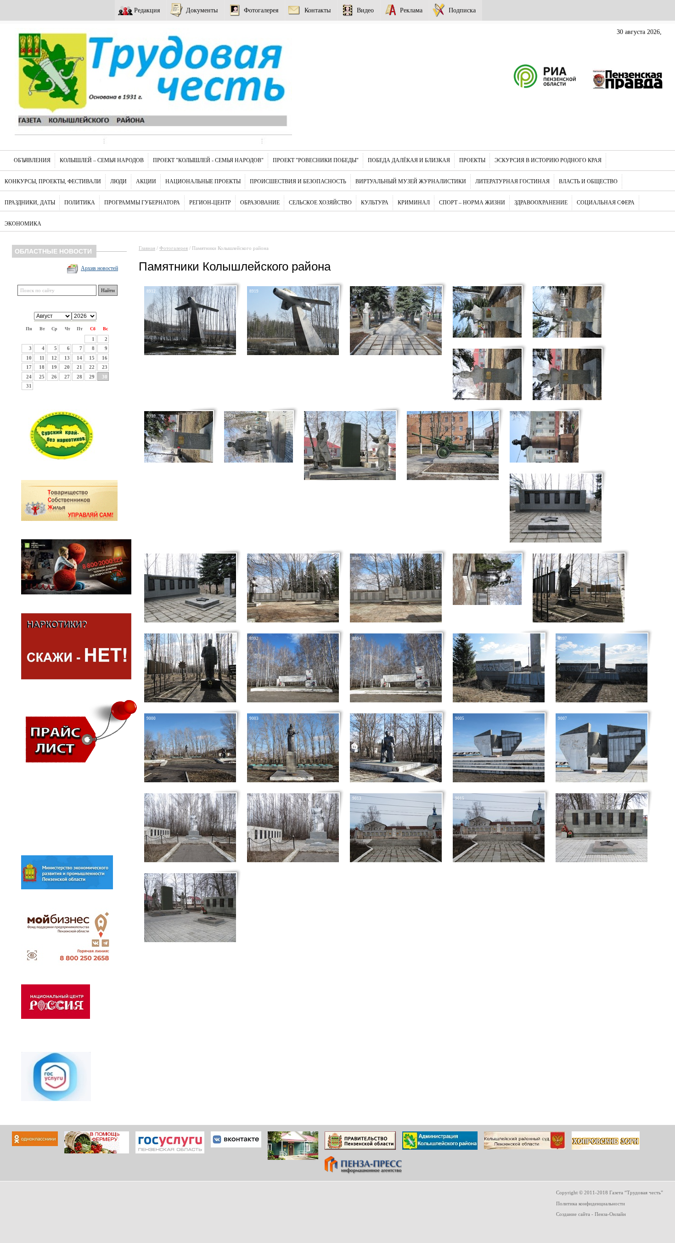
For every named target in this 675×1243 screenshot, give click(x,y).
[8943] (544, 460)
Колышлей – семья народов (102, 160)
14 (79, 358)
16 (104, 358)
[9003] (293, 780)
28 (79, 376)
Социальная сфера (606, 202)
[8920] (396, 353)
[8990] (190, 700)
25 (42, 376)
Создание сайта (573, 1214)
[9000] (190, 780)
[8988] (578, 620)
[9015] (499, 860)
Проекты (472, 160)
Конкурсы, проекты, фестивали (53, 181)
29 (92, 376)
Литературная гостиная (512, 181)
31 (29, 386)
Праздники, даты (30, 202)
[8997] (601, 700)
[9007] (601, 780)
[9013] (396, 860)
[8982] (556, 540)
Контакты (317, 10)
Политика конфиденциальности (590, 1203)
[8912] (190, 353)
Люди (118, 181)
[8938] (453, 478)
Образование (260, 202)
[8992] (293, 700)
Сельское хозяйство (320, 202)
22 (92, 367)
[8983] (190, 620)
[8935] (350, 478)
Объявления (32, 160)
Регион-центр (210, 202)
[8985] (396, 620)
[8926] (487, 398)
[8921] (487, 336)
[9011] (293, 860)
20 (67, 367)
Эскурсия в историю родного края (548, 160)
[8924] (567, 336)
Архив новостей (99, 268)
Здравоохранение (541, 202)
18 (42, 367)
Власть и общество (588, 181)
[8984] (293, 620)
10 (29, 358)
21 (79, 367)
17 (29, 367)
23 (104, 367)
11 (42, 358)
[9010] (190, 860)
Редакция (147, 10)
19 (54, 367)
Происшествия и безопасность (298, 181)
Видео (365, 10)
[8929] (567, 398)
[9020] (601, 860)
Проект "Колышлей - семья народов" (208, 160)
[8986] (487, 603)
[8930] (178, 460)
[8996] (499, 700)
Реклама (411, 10)
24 (29, 376)
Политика (79, 202)
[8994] (396, 700)
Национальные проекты (203, 181)
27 (67, 376)
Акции (146, 181)
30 (104, 376)
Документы (202, 10)
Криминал (414, 202)
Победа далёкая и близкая (409, 160)
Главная (147, 248)
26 (54, 376)
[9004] (396, 780)
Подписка (462, 10)
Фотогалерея (261, 10)
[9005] (499, 780)
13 (67, 358)
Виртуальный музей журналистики (410, 181)
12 (54, 358)
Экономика (23, 223)
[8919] (293, 353)
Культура (374, 202)
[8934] (258, 460)
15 (92, 358)
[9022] (190, 940)
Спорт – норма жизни (472, 202)
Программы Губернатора (142, 202)
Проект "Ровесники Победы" (316, 160)
